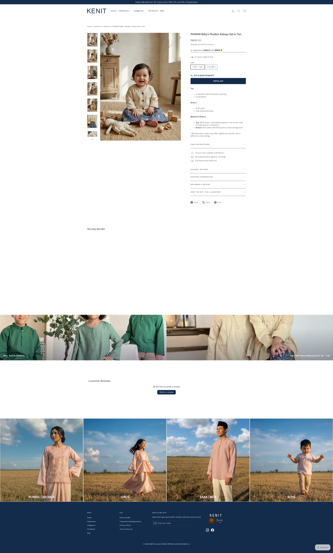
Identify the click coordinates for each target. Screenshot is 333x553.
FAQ (162, 11)
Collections (124, 11)
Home (113, 11)
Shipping (194, 44)
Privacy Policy (125, 525)
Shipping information (202, 177)
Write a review (166, 392)
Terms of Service (126, 529)
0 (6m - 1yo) (197, 67)
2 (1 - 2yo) (211, 67)
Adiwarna (107, 26)
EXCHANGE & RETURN (200, 184)
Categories (139, 11)
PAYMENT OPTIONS (199, 169)
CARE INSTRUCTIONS (200, 144)
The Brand (153, 11)
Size (193, 63)
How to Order (125, 518)
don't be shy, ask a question (206, 192)
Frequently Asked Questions (130, 521)
